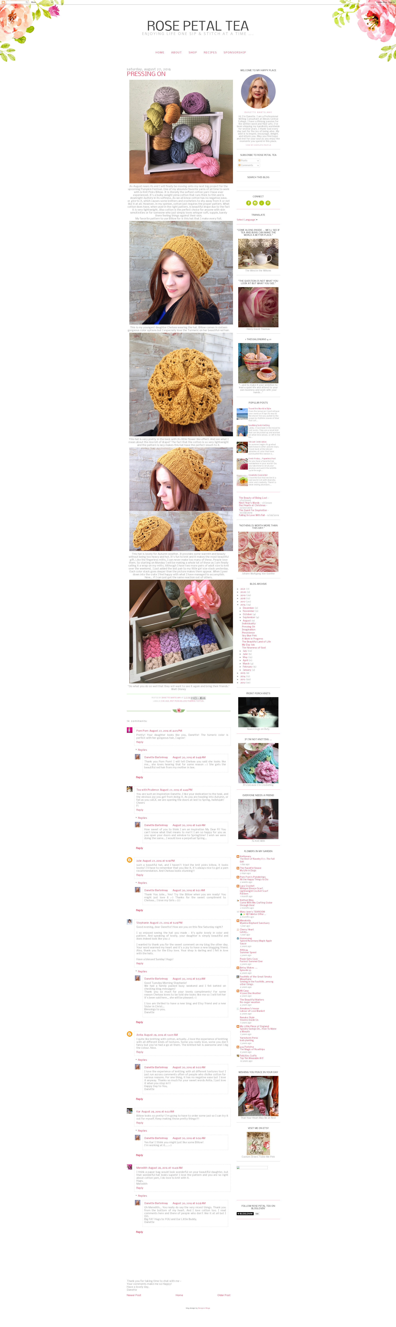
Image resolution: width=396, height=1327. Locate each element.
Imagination (248, 629)
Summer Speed (248, 952)
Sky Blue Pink (249, 636)
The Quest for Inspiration (253, 510)
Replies (142, 750)
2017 (243, 601)
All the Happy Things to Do (254, 879)
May (245, 657)
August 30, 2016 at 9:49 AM (189, 825)
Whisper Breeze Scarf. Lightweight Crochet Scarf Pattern (254, 891)
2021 (243, 589)
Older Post (223, 1295)
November (249, 611)
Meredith (141, 1168)
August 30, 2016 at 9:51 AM (189, 890)
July (245, 651)
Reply (139, 742)
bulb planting (247, 1040)
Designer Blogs (204, 1308)
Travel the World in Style (260, 409)
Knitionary (245, 856)
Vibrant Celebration (258, 442)
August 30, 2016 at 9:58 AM (189, 1203)
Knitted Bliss (247, 900)
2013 (243, 679)
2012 (243, 683)
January (247, 670)
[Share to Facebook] (201, 698)
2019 (243, 595)
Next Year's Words (249, 503)
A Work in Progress (252, 639)
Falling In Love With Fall (252, 515)
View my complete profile (258, 145)
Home (160, 52)
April (246, 660)
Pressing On (248, 627)
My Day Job (248, 645)
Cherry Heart (247, 929)
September (249, 617)
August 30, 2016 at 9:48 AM (189, 757)
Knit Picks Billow (178, 701)
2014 (243, 676)
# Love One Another (250, 993)
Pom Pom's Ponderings (253, 877)
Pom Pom (142, 730)
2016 (243, 605)
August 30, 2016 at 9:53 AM (189, 978)
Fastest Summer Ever (251, 961)
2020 (243, 592)
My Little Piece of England (254, 1026)
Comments (246, 165)
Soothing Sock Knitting (259, 425)
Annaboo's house (249, 1008)
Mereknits (245, 920)
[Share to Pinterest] (204, 698)
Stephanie (142, 922)
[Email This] (192, 698)
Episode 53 (245, 970)
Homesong (246, 938)
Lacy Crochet (247, 886)
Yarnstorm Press (249, 1038)
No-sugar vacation (250, 1002)
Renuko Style (247, 1017)
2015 (243, 673)
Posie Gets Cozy (249, 959)
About (176, 52)
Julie (139, 860)
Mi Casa (244, 991)
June (245, 654)
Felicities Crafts (248, 1056)
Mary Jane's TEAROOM (252, 912)
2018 (243, 598)
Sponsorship (235, 52)
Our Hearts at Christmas (252, 505)
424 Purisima (247, 1047)
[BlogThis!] (195, 698)
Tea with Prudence (147, 790)
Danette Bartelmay (156, 757)
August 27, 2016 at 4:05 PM (165, 730)
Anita (139, 1035)
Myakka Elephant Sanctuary (255, 923)
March (246, 663)
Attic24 (244, 950)
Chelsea (165, 701)
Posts (243, 160)
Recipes (210, 52)
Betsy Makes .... (249, 968)
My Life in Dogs (248, 871)
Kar (138, 1111)
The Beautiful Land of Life (256, 642)
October (248, 614)
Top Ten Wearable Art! (252, 1058)
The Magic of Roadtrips (252, 1049)
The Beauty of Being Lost (253, 498)
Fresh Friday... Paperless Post (262, 459)
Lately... (244, 932)
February (248, 667)
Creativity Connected (258, 475)
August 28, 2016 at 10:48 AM (165, 1168)
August (247, 621)
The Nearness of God (254, 648)
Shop (193, 52)
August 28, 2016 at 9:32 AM (158, 1111)
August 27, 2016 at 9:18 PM (159, 860)
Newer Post (134, 1295)
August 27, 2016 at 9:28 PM (166, 922)
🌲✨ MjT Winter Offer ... (253, 914)
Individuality (249, 623)
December (249, 608)
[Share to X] (198, 698)
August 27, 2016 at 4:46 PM (176, 790)
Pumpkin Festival (195, 701)
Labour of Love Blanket (252, 1011)
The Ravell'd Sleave (250, 868)
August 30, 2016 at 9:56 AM (189, 1138)
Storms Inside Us (249, 1020)
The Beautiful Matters (252, 1000)
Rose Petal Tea (198, 27)
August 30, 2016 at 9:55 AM (189, 1067)
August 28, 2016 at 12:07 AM (161, 1035)
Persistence (248, 633)
